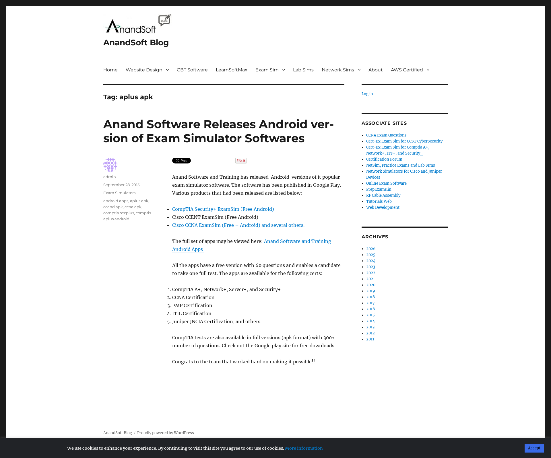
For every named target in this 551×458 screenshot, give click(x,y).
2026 (371, 248)
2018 (370, 297)
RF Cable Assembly (383, 195)
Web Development (382, 207)
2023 (370, 266)
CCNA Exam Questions (386, 135)
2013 (370, 327)
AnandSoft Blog (136, 42)
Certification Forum (384, 159)
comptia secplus (118, 213)
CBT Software (192, 70)
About (375, 70)
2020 (370, 284)
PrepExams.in (378, 189)
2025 (370, 254)
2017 (370, 303)
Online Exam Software (386, 183)
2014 (370, 321)
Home (110, 70)
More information (304, 448)
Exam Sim (267, 70)
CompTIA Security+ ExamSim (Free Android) (223, 209)
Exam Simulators (119, 192)
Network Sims (338, 70)
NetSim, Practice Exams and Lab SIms (400, 165)
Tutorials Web (379, 201)
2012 (370, 333)
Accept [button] (534, 448)
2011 (370, 339)
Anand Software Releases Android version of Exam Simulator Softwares (218, 131)
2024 (370, 260)
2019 (370, 291)
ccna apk (133, 206)
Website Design (144, 70)
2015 (370, 315)
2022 (370, 272)
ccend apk (113, 206)
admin (109, 176)
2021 (370, 278)
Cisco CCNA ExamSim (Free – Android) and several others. (238, 225)
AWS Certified (407, 70)
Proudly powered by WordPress (165, 432)
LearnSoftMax (231, 70)
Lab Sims (303, 70)
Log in (367, 93)
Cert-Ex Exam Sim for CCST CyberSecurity (404, 141)
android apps (115, 200)
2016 (370, 309)
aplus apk (139, 200)
